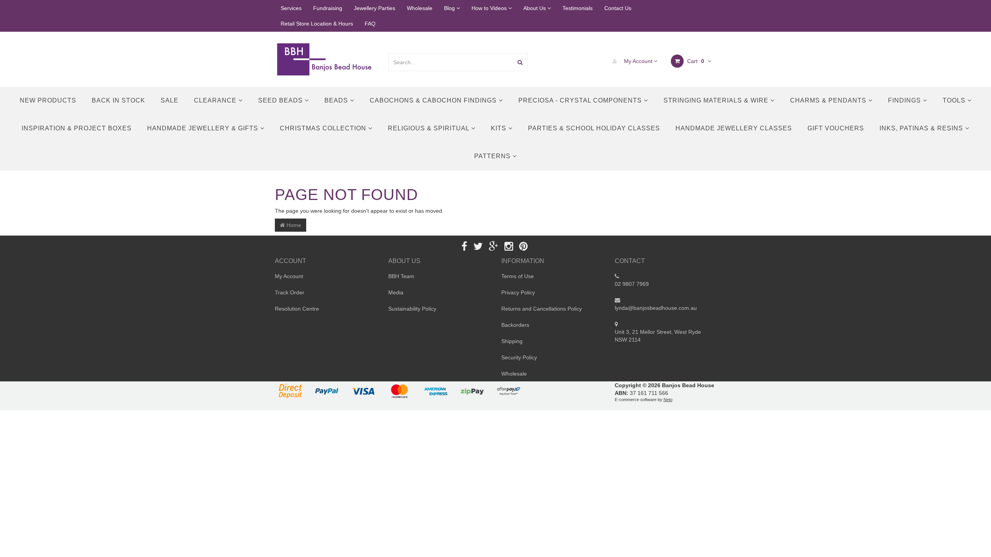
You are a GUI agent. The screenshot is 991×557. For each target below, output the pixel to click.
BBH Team (401, 276)
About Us (535, 8)
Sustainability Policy (412, 309)
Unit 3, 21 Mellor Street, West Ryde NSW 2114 (658, 336)
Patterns (493, 156)
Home (293, 225)
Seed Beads (281, 100)
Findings (905, 100)
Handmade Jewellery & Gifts (203, 128)
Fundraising (327, 8)
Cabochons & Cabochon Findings (434, 100)
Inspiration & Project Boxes (77, 128)
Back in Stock (118, 100)
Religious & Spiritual (429, 128)
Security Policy (519, 357)
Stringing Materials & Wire (717, 100)
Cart (695, 61)
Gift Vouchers (836, 128)
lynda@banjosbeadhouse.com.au (656, 308)
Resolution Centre (297, 309)
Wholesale (419, 8)
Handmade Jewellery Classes (734, 128)
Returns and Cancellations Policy (541, 309)
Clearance (216, 100)
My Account (638, 61)
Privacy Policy (518, 292)
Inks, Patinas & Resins (922, 128)
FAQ (370, 24)
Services (291, 8)
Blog (450, 8)
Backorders (515, 325)
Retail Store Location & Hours (317, 24)
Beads (337, 100)
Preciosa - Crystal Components (581, 100)
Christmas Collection (324, 128)
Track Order (289, 292)
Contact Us (617, 8)
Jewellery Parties (374, 8)
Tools (955, 100)
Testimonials (577, 8)
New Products (48, 100)
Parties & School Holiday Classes (594, 128)
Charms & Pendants (829, 100)
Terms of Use (517, 276)
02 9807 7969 (632, 284)
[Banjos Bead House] (325, 59)
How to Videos (489, 8)
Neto (668, 399)
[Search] (520, 62)
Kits (499, 128)
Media (395, 292)
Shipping (512, 341)
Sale (169, 100)
